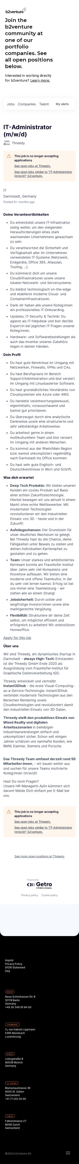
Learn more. (40, 80)
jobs (11, 104)
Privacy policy (29, 895)
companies (27, 104)
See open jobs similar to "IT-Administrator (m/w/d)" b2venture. (43, 174)
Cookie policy (50, 895)
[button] (68, 1153)
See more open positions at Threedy (39, 856)
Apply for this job (17, 638)
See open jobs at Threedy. (32, 166)
